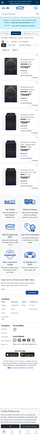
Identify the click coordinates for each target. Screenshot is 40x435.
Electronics (27, 33)
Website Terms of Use (25, 363)
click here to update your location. (23, 25)
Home (4, 363)
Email (3, 289)
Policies (35, 363)
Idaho (24, 302)
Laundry (21, 38)
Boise (24, 305)
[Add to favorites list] (37, 55)
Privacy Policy (31, 422)
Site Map (30, 368)
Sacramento (33, 309)
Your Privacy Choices (30, 426)
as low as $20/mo (26, 186)
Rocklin (31, 305)
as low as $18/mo (26, 131)
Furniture (5, 33)
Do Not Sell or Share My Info (18, 368)
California (33, 302)
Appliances (16, 33)
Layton (3, 309)
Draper (3, 305)
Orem (3, 313)
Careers (4, 333)
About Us (4, 344)
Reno (13, 309)
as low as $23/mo (26, 75)
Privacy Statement (8, 365)
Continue (32, 293)
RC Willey (4, 38)
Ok (10, 426)
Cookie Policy (32, 365)
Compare (35, 78)
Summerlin (14, 313)
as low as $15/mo (26, 158)
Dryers (27, 38)
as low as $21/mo (26, 103)
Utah (3, 302)
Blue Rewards (6, 341)
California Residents (21, 365)
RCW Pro (4, 329)
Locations (5, 299)
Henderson (15, 305)
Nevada (14, 302)
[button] (8, 2)
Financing (4, 337)
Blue (31, 38)
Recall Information (12, 363)
